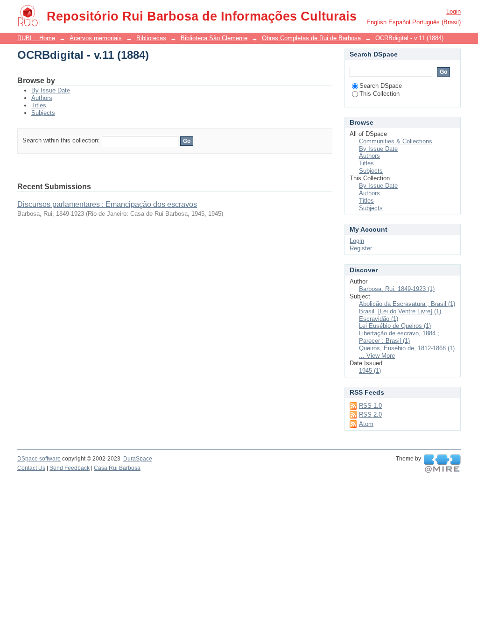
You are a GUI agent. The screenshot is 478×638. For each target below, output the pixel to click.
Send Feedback (69, 468)
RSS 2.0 (370, 414)
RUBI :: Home (36, 38)
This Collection (379, 93)
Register (361, 248)
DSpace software (39, 458)
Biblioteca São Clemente (214, 38)
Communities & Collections (395, 141)
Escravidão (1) (378, 318)
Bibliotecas (151, 38)
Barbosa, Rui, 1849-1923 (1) (397, 288)
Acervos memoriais (96, 38)
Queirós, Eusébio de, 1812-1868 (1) (407, 348)
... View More (377, 355)
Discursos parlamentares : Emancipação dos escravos (107, 204)
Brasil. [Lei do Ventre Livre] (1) (400, 311)
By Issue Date (50, 90)
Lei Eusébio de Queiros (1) (395, 325)
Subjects (43, 112)
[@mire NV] (442, 464)
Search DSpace (380, 85)
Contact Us (31, 468)
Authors (41, 97)
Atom (366, 423)
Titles (38, 105)
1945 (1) (370, 370)
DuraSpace (137, 458)
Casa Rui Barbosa (117, 468)
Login (453, 11)
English (376, 22)
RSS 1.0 (370, 405)
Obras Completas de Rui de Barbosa (311, 38)
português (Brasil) (436, 22)
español (399, 22)
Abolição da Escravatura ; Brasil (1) (407, 303)
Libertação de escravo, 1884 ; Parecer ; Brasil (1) (399, 337)
